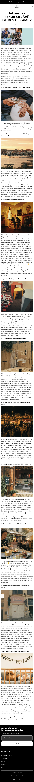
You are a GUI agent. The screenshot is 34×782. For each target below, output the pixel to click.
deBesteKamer (18, 772)
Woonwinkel (4, 758)
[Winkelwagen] (32, 6)
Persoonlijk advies (6, 755)
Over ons (3, 761)
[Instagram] (17, 780)
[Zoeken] (6, 6)
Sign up (17, 743)
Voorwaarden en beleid (17, 775)
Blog (2, 767)
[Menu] (2, 6)
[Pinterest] (20, 780)
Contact (3, 764)
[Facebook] (14, 780)
